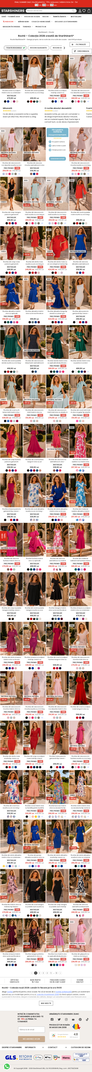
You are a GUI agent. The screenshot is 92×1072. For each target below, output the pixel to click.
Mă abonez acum (31, 1039)
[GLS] (11, 1059)
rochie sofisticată (63, 991)
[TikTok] (87, 1019)
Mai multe (46, 1003)
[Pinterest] (80, 1019)
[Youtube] (73, 1019)
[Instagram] (66, 1019)
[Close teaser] (7, 530)
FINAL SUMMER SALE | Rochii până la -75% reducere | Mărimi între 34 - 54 (46, 2)
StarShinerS (37, 1068)
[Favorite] (84, 11)
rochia (10, 991)
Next (64, 48)
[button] (3, 536)
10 (56, 973)
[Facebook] (52, 1019)
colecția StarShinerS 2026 (48, 994)
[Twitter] (59, 1019)
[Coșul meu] (89, 11)
